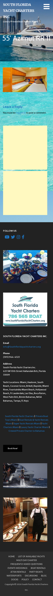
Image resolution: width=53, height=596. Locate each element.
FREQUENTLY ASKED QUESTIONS (26, 564)
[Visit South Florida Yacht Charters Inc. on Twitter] (13, 237)
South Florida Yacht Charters (19, 416)
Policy (25, 580)
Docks (14, 580)
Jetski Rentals (18, 572)
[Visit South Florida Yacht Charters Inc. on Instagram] (18, 237)
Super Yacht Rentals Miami (27, 423)
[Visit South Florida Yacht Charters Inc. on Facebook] (23, 237)
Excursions (31, 576)
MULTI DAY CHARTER (26, 560)
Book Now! (13, 448)
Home (11, 557)
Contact (37, 580)
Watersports (14, 576)
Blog (44, 576)
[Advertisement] (25, 148)
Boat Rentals (38, 568)
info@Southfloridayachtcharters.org (22, 346)
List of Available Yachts (31, 557)
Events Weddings (17, 568)
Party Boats (36, 572)
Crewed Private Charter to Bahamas (27, 431)
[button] (48, 8)
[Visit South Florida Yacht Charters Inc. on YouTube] (7, 237)
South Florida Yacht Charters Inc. (18, 10)
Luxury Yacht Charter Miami (34, 427)
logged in (21, 112)
